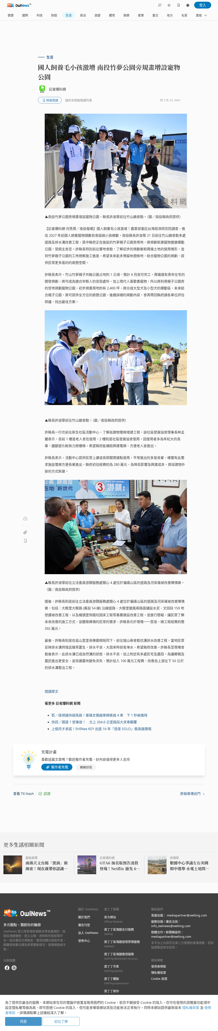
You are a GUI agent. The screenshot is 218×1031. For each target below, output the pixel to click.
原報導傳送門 (190, 793)
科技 (40, 15)
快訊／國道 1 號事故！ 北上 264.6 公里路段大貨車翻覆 (94, 722)
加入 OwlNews (88, 933)
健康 (11, 15)
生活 (69, 15)
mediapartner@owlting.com (187, 915)
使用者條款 (158, 966)
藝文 (155, 15)
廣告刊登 (84, 925)
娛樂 (126, 15)
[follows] (169, 5)
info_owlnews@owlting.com (171, 926)
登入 (202, 5)
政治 (83, 15)
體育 (112, 15)
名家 (184, 15)
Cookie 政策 (159, 979)
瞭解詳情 (86, 767)
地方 (170, 15)
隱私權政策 (158, 972)
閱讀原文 (51, 691)
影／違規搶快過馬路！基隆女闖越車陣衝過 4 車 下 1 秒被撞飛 (99, 715)
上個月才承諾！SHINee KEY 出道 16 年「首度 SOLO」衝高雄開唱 (101, 729)
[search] (160, 5)
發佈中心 (84, 941)
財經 (54, 15)
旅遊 (97, 15)
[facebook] (7, 968)
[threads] (14, 967)
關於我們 (84, 917)
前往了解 (61, 1021)
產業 (141, 15)
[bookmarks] (178, 5)
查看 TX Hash (23, 793)
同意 (23, 1021)
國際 (25, 15)
